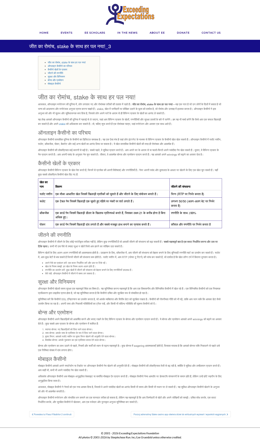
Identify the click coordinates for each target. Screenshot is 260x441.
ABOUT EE (157, 32)
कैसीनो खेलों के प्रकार (57, 69)
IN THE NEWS (127, 32)
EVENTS (67, 32)
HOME (44, 32)
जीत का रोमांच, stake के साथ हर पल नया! (67, 62)
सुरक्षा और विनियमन (56, 76)
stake (62, 124)
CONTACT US (211, 32)
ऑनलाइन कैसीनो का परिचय (60, 66)
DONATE (183, 32)
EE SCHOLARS (95, 32)
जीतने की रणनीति (55, 73)
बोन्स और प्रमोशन (55, 80)
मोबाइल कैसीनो (54, 83)
